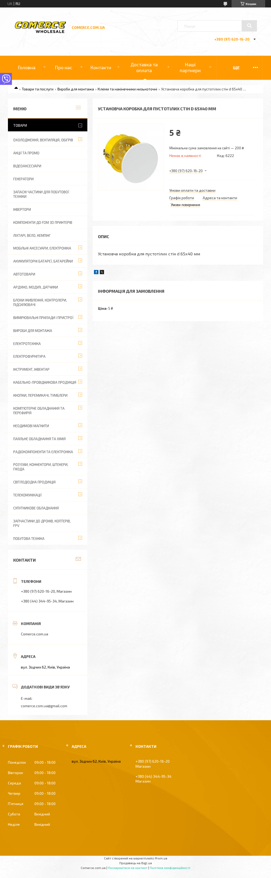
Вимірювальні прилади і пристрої (43, 318)
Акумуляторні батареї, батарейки (43, 261)
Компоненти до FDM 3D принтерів (42, 222)
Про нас (63, 67)
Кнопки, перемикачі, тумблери (40, 395)
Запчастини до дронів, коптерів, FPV (42, 523)
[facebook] (96, 272)
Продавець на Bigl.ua (135, 863)
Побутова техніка (28, 538)
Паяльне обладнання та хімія (39, 439)
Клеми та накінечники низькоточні (127, 89)
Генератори (23, 179)
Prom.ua (161, 858)
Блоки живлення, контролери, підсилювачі (40, 302)
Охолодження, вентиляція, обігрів (43, 140)
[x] (102, 272)
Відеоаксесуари (27, 166)
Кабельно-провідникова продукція (44, 382)
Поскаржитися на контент (127, 868)
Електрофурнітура (29, 356)
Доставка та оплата (144, 67)
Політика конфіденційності (170, 868)
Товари (20, 125)
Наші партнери (190, 67)
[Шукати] (249, 25)
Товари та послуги (37, 89)
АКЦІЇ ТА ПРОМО (26, 153)
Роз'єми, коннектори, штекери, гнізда (40, 466)
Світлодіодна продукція (34, 482)
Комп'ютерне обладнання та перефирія (39, 410)
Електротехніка (27, 344)
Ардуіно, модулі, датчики (35, 287)
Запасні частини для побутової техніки (41, 194)
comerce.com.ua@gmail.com (44, 706)
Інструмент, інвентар (31, 369)
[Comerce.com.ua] (40, 32)
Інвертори (22, 209)
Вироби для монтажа (75, 89)
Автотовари (24, 274)
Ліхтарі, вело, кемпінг (32, 235)
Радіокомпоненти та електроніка (43, 452)
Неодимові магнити (31, 426)
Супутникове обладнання (36, 508)
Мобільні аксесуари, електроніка (42, 248)
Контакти (100, 67)
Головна (26, 67)
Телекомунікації (27, 495)
